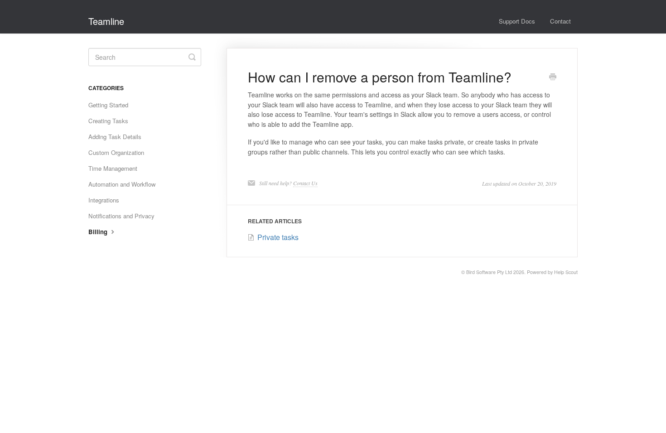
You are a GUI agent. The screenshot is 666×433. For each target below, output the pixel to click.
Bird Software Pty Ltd (489, 272)
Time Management (112, 168)
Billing (98, 231)
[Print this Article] (552, 77)
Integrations (103, 200)
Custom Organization (116, 152)
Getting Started (108, 105)
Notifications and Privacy (121, 216)
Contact (560, 21)
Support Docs (517, 21)
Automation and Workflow (122, 184)
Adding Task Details (114, 136)
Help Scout (566, 272)
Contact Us (305, 183)
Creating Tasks (108, 120)
